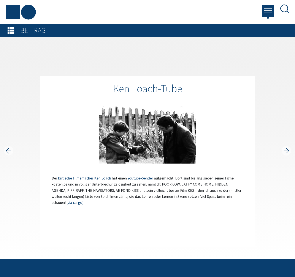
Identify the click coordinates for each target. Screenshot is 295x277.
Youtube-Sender (140, 178)
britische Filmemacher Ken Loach (84, 178)
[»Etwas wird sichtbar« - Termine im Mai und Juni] (286, 151)
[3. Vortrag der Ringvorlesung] (8, 151)
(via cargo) (75, 202)
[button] (269, 11)
